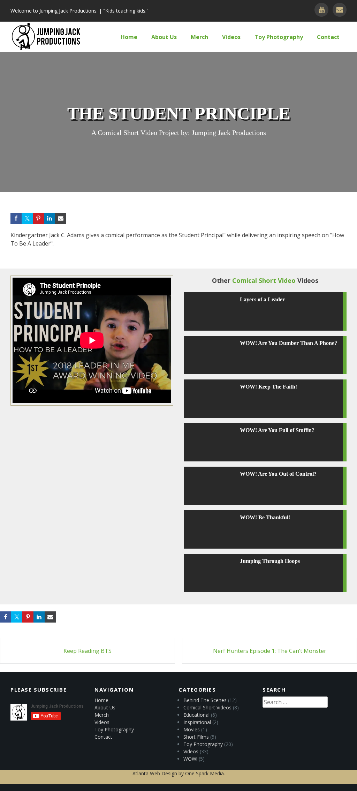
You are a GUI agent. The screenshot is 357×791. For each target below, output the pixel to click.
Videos (231, 37)
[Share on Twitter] (27, 218)
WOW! (190, 758)
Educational (196, 714)
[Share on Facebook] (16, 218)
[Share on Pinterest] (38, 218)
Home (129, 37)
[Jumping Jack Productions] (46, 37)
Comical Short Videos (207, 707)
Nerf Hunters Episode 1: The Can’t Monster (269, 651)
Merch (199, 37)
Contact (328, 37)
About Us (164, 37)
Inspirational (197, 722)
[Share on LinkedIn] (49, 218)
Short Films (196, 736)
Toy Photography (279, 37)
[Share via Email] (60, 218)
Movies (191, 729)
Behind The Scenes (205, 700)
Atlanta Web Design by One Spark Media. (178, 773)
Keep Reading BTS (87, 651)
